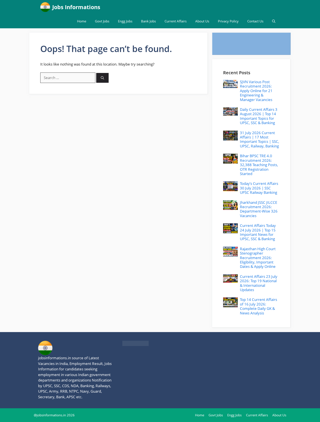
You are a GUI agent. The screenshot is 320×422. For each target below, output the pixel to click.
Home (81, 21)
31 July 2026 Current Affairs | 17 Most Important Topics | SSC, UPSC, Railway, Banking (259, 139)
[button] (274, 21)
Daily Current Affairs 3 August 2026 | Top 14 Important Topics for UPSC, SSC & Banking (258, 116)
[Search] (102, 78)
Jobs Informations (76, 7)
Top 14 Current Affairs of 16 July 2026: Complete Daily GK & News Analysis (258, 306)
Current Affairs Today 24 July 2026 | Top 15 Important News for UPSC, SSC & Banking (258, 232)
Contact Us (255, 21)
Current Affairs (176, 21)
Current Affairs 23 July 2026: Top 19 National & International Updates (258, 283)
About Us (202, 21)
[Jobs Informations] (45, 7)
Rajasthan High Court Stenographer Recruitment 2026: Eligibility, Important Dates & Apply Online (258, 257)
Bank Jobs (148, 21)
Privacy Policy (228, 21)
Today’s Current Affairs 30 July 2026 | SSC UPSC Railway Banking (259, 188)
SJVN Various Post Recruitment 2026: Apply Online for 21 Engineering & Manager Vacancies (256, 90)
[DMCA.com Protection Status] (135, 344)
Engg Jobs (125, 21)
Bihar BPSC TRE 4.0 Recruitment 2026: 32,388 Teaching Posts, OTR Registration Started (259, 164)
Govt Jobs (102, 21)
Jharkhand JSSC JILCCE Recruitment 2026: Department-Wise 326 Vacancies (259, 209)
